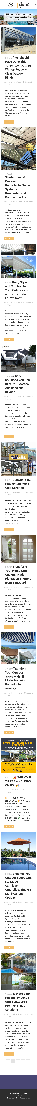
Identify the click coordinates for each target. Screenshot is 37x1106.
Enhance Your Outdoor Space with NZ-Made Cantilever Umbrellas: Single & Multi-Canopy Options (18, 885)
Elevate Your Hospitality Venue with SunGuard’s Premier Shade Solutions (17, 1001)
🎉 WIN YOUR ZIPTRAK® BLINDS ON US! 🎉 (18, 781)
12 (8, 84)
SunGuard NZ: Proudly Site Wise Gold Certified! (18, 484)
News (19, 82)
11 (8, 495)
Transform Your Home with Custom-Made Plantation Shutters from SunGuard (18, 574)
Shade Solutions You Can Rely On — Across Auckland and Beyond (17, 384)
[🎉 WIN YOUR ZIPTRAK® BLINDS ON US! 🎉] (18, 755)
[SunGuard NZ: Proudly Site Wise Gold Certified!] (18, 459)
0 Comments (28, 82)
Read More (9, 122)
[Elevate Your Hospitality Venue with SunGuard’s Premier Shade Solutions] (18, 971)
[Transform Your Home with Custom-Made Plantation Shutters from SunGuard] (18, 549)
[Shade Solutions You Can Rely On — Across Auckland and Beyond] (18, 358)
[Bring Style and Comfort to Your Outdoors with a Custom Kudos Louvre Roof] (18, 261)
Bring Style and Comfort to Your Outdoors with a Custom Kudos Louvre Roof (18, 290)
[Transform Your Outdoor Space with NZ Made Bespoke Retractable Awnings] (18, 648)
